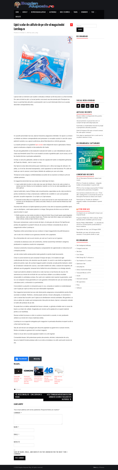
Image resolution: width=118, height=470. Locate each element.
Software (79, 288)
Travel (76, 12)
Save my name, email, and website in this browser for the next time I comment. (40, 453)
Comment (18, 413)
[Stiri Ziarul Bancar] (90, 158)
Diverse (18, 389)
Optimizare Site (81, 263)
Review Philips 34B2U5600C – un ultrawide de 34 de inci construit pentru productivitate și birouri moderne (90, 224)
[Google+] (92, 106)
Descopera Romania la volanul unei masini (89, 196)
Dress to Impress (65, 12)
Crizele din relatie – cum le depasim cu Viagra (28, 396)
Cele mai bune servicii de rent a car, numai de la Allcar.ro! (38, 379)
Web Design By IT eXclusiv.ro (85, 257)
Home (17, 12)
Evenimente (84, 12)
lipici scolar (39, 144)
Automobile (52, 12)
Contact (24, 12)
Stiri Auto (79, 251)
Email (16, 434)
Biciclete (18, 17)
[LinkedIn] (87, 106)
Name (16, 427)
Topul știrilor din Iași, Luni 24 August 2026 (89, 229)
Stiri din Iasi (84, 209)
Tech (92, 12)
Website (17, 442)
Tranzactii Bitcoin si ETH (84, 272)
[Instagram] (97, 106)
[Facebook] (83, 106)
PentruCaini (80, 199)
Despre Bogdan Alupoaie (38, 12)
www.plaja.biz (80, 266)
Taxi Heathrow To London (84, 260)
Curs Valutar (80, 254)
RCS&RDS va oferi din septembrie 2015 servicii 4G (48, 379)
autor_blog (35, 32)
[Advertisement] (43, 120)
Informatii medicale (82, 278)
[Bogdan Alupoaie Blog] (34, 5)
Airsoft (78, 275)
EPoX (78, 183)
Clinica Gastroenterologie (84, 269)
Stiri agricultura (81, 282)
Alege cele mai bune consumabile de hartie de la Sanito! (58, 380)
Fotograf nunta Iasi (82, 248)
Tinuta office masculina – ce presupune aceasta (17, 379)
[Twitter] (78, 106)
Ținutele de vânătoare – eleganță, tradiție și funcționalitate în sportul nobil (89, 201)
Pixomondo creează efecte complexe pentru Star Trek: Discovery (28, 380)
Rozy (78, 285)
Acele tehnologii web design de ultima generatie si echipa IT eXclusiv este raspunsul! (59, 397)
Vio (77, 178)
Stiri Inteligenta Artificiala (84, 245)
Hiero (95, 467)
